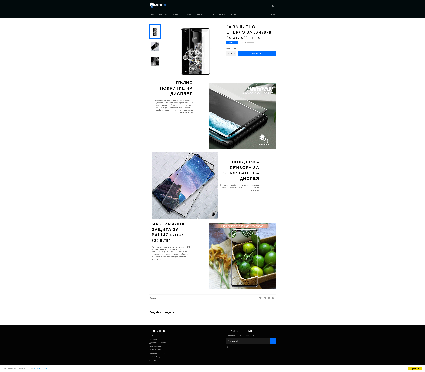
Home (151, 14)
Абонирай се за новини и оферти (240, 336)
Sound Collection (217, 14)
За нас (233, 14)
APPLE (176, 14)
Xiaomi (200, 14)
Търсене (152, 336)
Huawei (187, 14)
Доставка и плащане (157, 343)
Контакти (153, 339)
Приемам (415, 368)
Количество (231, 48)
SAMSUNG (163, 14)
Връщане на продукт (157, 353)
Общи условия (155, 350)
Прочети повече (40, 368)
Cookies (152, 360)
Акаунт (273, 14)
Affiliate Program (156, 357)
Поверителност (155, 346)
